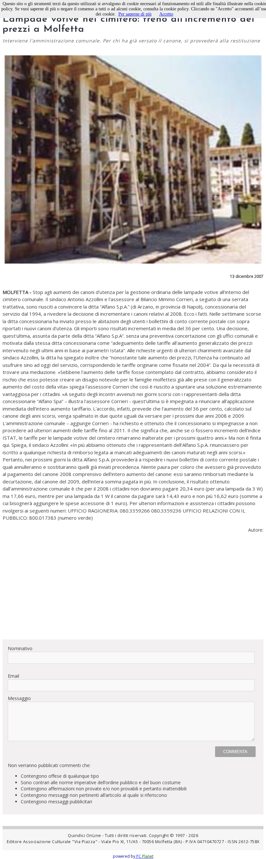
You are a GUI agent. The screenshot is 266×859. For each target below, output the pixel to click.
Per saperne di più (134, 14)
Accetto (166, 14)
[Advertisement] (133, 589)
